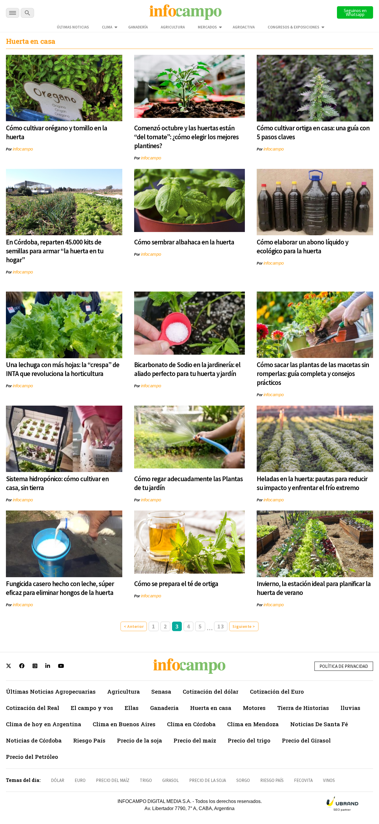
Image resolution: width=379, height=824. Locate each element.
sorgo (243, 780)
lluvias (350, 707)
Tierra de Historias (303, 707)
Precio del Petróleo (32, 756)
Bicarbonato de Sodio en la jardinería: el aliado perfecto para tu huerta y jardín (187, 369)
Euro (80, 780)
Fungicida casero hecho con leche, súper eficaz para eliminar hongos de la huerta (60, 588)
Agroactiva (244, 27)
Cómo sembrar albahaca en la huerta (184, 242)
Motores (254, 707)
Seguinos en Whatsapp (355, 12)
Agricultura (173, 27)
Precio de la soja (139, 740)
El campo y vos (92, 707)
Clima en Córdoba (191, 724)
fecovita (303, 780)
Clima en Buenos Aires (124, 724)
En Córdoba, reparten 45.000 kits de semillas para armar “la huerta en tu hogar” (54, 251)
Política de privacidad (343, 666)
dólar (57, 780)
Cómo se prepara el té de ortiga (176, 583)
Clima (107, 27)
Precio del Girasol (306, 740)
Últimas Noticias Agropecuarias (51, 691)
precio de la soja (207, 780)
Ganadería (138, 27)
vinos (329, 780)
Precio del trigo (249, 740)
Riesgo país (272, 780)
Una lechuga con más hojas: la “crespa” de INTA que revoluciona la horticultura (62, 369)
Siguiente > (243, 626)
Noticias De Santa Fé (319, 724)
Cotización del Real (32, 707)
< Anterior (134, 626)
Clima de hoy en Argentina (43, 724)
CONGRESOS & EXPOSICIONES (293, 27)
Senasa (161, 691)
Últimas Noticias (73, 27)
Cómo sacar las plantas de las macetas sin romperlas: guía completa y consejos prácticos (313, 373)
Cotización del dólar (210, 691)
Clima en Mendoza (253, 724)
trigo (146, 780)
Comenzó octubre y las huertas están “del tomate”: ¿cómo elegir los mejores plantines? (186, 137)
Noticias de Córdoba (34, 740)
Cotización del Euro (277, 691)
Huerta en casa (210, 707)
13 (220, 626)
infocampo (23, 148)
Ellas (132, 707)
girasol (170, 780)
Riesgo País (89, 740)
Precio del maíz (195, 740)
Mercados (207, 27)
